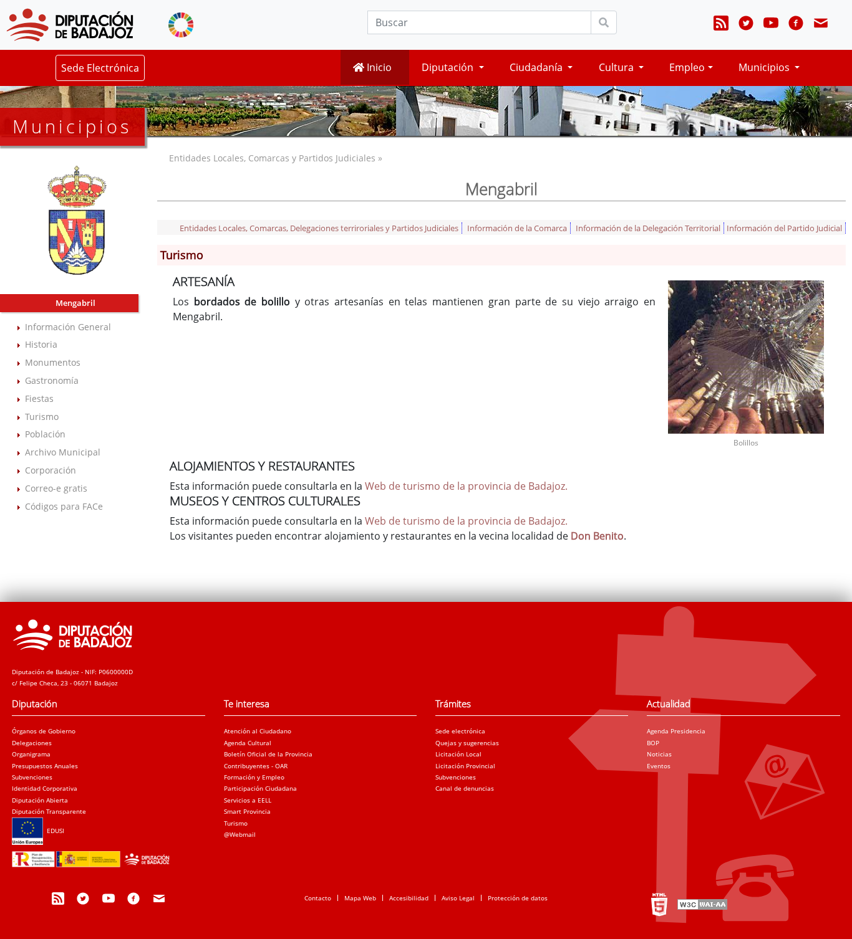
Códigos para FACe (64, 506)
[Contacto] (820, 25)
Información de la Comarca (517, 228)
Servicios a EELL (247, 800)
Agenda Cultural (247, 742)
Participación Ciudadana (260, 788)
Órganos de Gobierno (43, 731)
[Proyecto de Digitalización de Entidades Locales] (93, 855)
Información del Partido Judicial (784, 228)
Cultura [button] (617, 67)
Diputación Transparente (49, 811)
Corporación (50, 470)
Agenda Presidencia (676, 731)
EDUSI (53, 830)
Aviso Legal (458, 898)
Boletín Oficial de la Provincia (268, 754)
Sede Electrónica (100, 68)
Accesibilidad (408, 898)
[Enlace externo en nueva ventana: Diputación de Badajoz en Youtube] (770, 25)
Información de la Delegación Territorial (648, 228)
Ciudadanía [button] (537, 67)
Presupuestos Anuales (45, 765)
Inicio (378, 67)
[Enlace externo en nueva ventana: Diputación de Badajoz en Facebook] (795, 25)
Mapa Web (360, 898)
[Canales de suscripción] (721, 25)
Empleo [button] (687, 67)
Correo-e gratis (56, 488)
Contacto (317, 898)
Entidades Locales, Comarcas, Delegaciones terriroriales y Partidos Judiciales (319, 228)
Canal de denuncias (464, 788)
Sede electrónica (460, 731)
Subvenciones (32, 777)
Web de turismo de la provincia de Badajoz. (466, 486)
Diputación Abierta (40, 800)
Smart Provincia (247, 811)
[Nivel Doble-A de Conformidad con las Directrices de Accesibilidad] (701, 904)
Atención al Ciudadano (257, 731)
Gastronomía (52, 380)
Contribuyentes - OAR (256, 765)
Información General (68, 327)
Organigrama (31, 754)
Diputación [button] (449, 67)
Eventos (658, 765)
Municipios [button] (765, 67)
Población (45, 434)
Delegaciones (32, 742)
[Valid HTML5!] (659, 904)
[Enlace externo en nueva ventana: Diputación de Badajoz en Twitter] (745, 25)
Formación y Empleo (254, 777)
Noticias (659, 754)
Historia (41, 344)
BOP (653, 742)
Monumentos (52, 362)
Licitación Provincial (465, 765)
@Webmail (240, 834)
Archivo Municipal (62, 452)
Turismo (42, 416)
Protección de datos (518, 898)
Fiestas (39, 398)
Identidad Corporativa (44, 788)
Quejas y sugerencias (467, 742)
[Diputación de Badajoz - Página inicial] (70, 25)
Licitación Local (458, 754)
